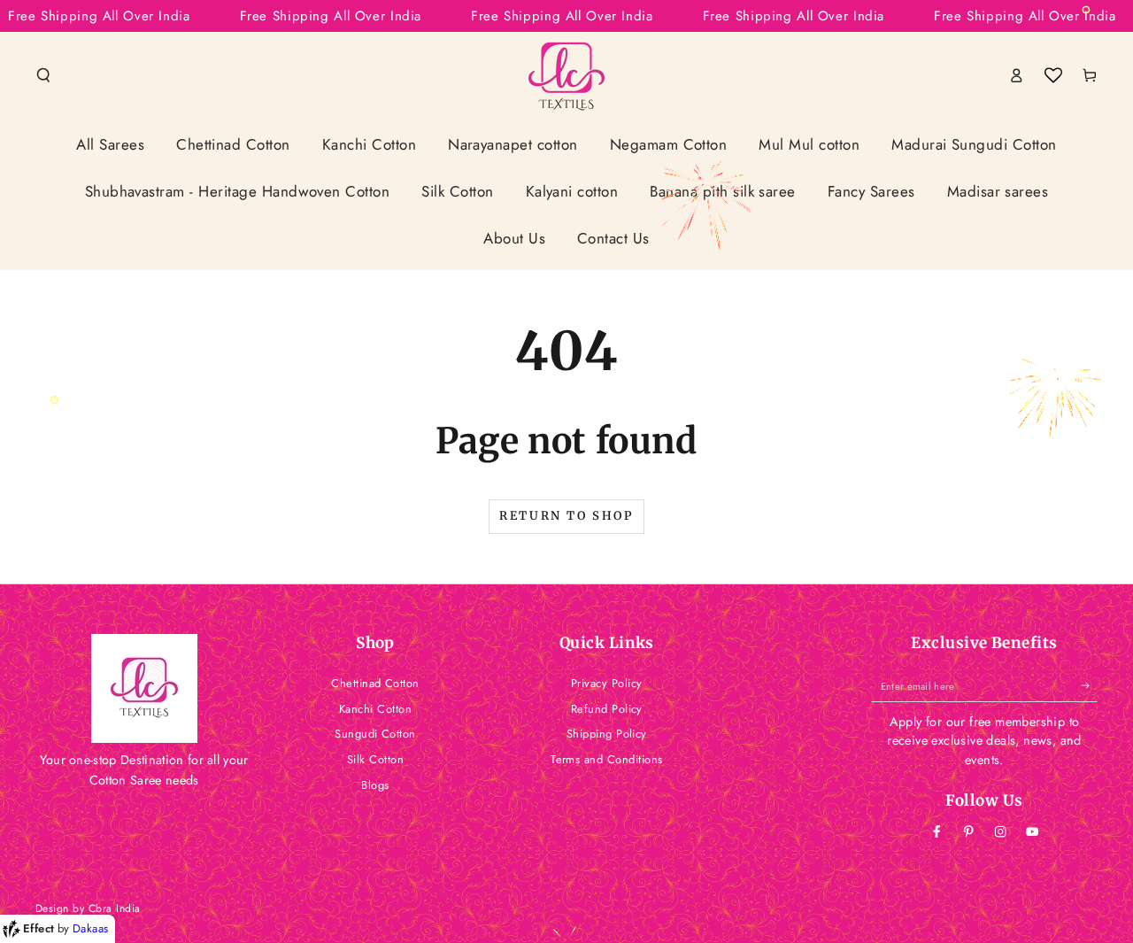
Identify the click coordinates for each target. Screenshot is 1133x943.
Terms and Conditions (607, 759)
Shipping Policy (606, 733)
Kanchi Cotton (375, 708)
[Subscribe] (1090, 685)
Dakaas (91, 928)
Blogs (375, 785)
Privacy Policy (607, 683)
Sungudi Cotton (375, 733)
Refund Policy (607, 708)
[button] (43, 74)
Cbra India (115, 908)
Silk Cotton (375, 759)
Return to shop (566, 515)
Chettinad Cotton (375, 683)
